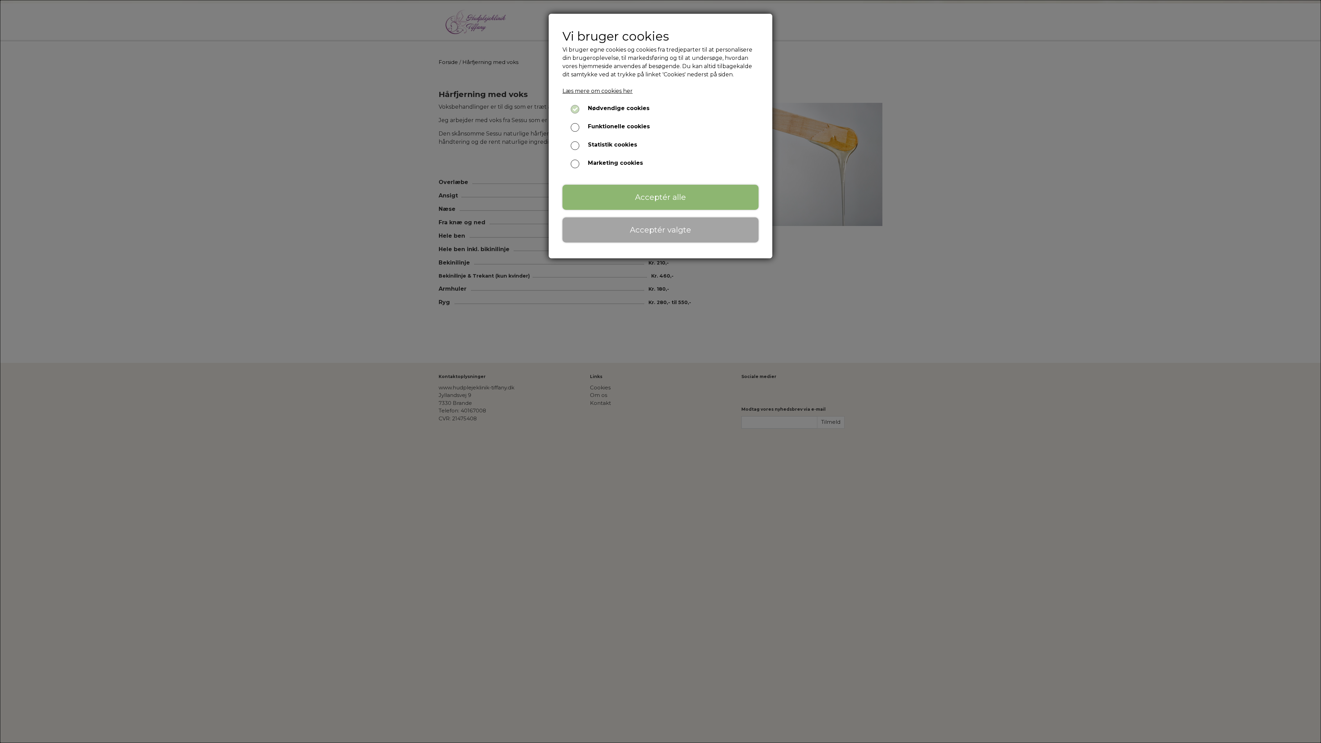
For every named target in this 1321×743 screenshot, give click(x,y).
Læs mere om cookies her (597, 91)
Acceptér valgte (660, 230)
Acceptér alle (660, 197)
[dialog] (660, 371)
